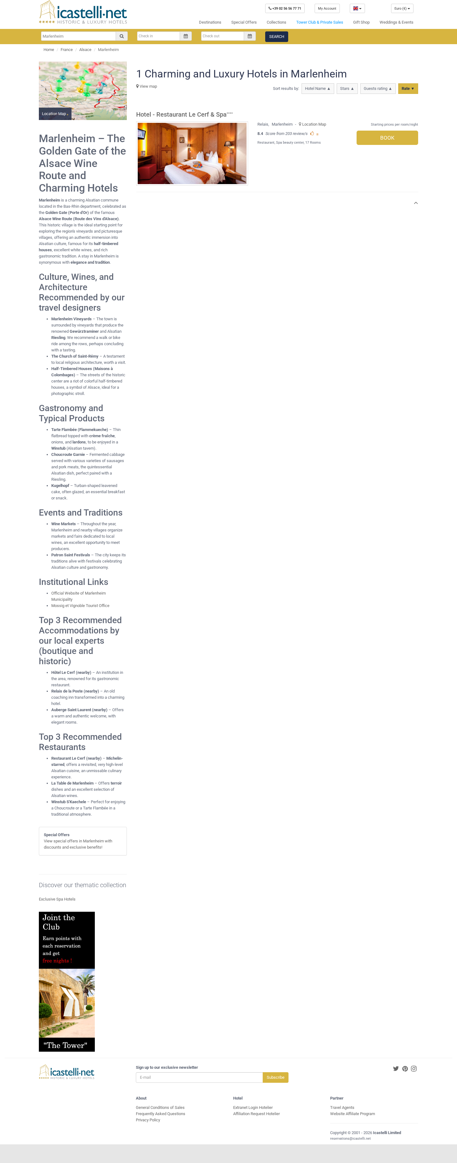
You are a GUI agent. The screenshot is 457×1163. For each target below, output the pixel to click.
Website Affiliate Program (352, 1113)
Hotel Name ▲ (318, 88)
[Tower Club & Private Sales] (67, 981)
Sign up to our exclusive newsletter (167, 1067)
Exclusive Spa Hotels (57, 899)
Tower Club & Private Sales (319, 22)
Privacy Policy (148, 1120)
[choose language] (357, 8)
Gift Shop (361, 22)
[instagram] (414, 1069)
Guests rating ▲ (378, 88)
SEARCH (276, 36)
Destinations (210, 22)
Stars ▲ (347, 88)
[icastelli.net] (83, 12)
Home (49, 49)
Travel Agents (342, 1107)
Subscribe (275, 1077)
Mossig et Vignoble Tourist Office (80, 605)
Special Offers (244, 22)
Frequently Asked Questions (160, 1113)
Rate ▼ (408, 88)
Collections (276, 22)
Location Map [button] (54, 113)
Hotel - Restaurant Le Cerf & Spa (181, 114)
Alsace (85, 49)
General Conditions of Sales (160, 1107)
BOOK (387, 138)
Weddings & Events (396, 22)
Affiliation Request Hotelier (256, 1113)
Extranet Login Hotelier (253, 1107)
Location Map (314, 124)
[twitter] (396, 1069)
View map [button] (148, 86)
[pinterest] (405, 1069)
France (67, 49)
